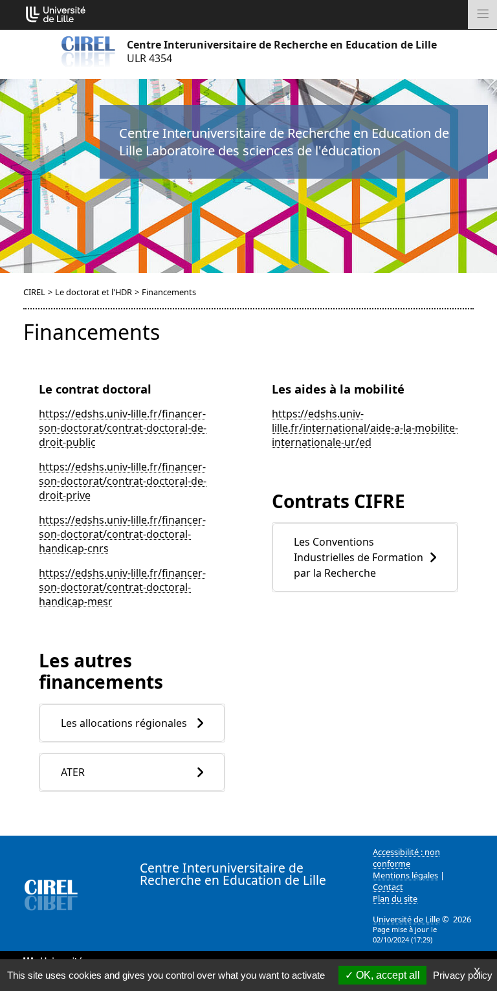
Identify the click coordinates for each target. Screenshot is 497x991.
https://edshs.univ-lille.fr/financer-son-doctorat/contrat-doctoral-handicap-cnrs (122, 534)
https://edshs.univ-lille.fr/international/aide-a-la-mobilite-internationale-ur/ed (365, 427)
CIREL (34, 292)
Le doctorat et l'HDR (93, 292)
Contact (388, 887)
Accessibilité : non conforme (406, 857)
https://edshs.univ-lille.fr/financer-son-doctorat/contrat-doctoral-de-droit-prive (122, 481)
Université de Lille (406, 919)
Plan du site (395, 898)
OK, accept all (386, 975)
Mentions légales (405, 875)
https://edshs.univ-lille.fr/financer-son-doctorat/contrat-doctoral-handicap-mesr (122, 587)
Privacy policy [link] (462, 975)
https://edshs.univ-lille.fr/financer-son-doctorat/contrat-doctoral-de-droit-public (122, 427)
